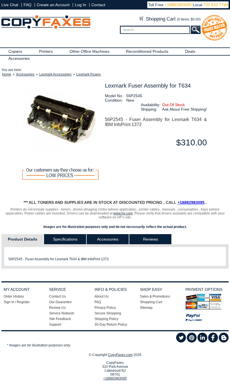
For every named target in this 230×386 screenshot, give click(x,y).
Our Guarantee (60, 302)
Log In (80, 5)
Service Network (61, 313)
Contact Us (57, 296)
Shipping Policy (106, 319)
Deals (190, 51)
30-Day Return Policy (111, 324)
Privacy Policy (105, 308)
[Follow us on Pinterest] (192, 341)
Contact (98, 5)
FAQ (27, 5)
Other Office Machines (89, 51)
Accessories (19, 58)
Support (55, 324)
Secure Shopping (108, 313)
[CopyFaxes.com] (45, 27)
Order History (14, 296)
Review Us (57, 308)
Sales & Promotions (155, 296)
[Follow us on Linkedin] (202, 341)
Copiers (15, 51)
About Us (102, 296)
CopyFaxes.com (120, 355)
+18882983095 (178, 5)
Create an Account (53, 5)
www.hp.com (123, 213)
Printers (46, 51)
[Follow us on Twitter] (181, 341)
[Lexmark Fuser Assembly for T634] (60, 121)
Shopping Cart (172, 19)
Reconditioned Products (147, 51)
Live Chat (9, 5)
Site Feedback (60, 319)
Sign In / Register (17, 302)
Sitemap (146, 308)
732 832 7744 (215, 5)
